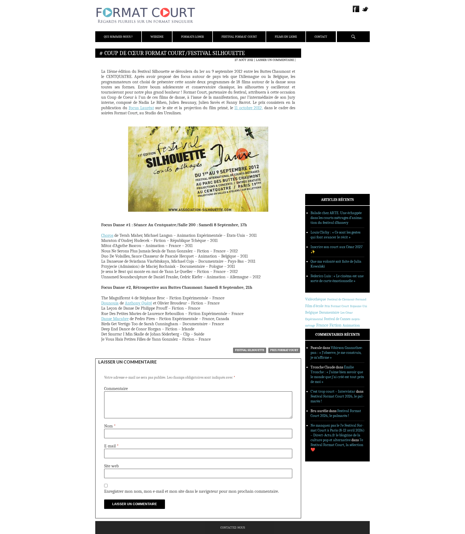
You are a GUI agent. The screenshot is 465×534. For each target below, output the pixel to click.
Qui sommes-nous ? (118, 37)
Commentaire (116, 388)
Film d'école (314, 306)
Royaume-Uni (358, 306)
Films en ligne (286, 37)
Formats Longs (192, 37)
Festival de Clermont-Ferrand (346, 299)
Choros (107, 235)
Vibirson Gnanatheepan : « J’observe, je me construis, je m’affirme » (337, 352)
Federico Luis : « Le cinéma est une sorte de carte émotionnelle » (337, 278)
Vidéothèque (315, 299)
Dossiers (319, 117)
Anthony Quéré (138, 303)
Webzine (156, 37)
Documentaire (329, 312)
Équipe (318, 72)
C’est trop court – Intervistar (333, 391)
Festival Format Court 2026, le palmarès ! (336, 413)
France (322, 325)
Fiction (335, 325)
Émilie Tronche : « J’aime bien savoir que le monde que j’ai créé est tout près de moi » (337, 374)
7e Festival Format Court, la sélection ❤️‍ (337, 445)
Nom (110, 426)
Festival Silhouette (249, 350)
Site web (111, 466)
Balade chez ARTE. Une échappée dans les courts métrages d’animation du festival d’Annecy (337, 218)
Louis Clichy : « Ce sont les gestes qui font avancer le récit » (335, 234)
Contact (321, 37)
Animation (351, 325)
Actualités (321, 103)
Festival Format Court (239, 37)
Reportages (321, 131)
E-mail (111, 446)
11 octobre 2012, (248, 107)
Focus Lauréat (141, 107)
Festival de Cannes (337, 319)
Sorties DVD (322, 138)
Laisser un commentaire (275, 60)
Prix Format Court (284, 350)
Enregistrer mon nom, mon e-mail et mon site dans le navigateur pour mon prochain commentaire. (191, 491)
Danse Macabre (115, 318)
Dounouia (110, 303)
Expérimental (314, 319)
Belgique (311, 312)
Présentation (323, 65)
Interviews (321, 124)
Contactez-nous (232, 527)
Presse (317, 79)
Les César (346, 312)
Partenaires (322, 86)
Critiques (320, 110)
